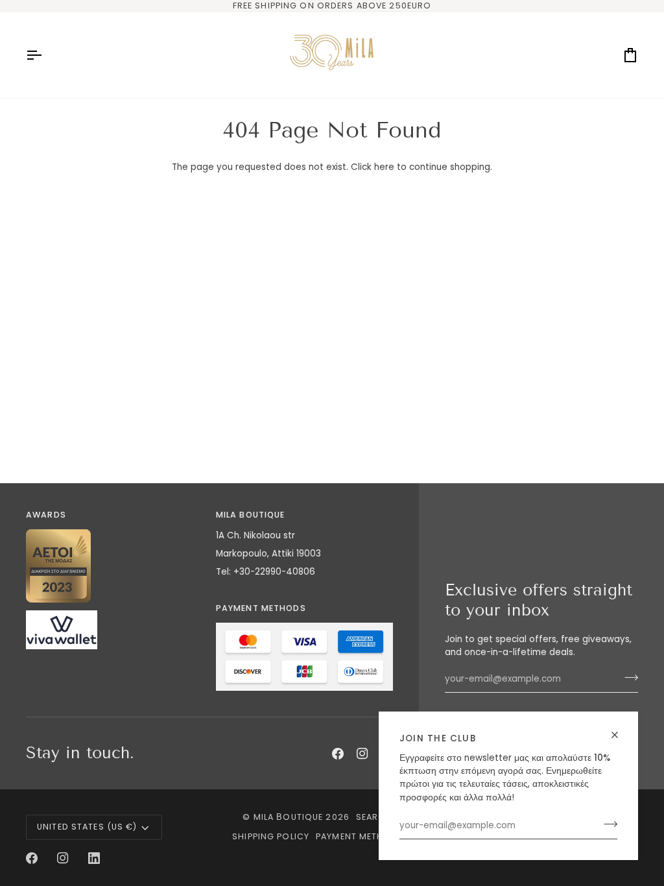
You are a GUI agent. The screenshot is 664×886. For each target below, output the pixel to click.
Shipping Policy (270, 836)
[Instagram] (362, 754)
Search (374, 816)
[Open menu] (45, 55)
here (384, 167)
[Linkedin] (94, 858)
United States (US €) (87, 826)
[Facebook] (338, 754)
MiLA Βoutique (289, 816)
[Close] (620, 735)
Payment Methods (360, 836)
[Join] (606, 824)
